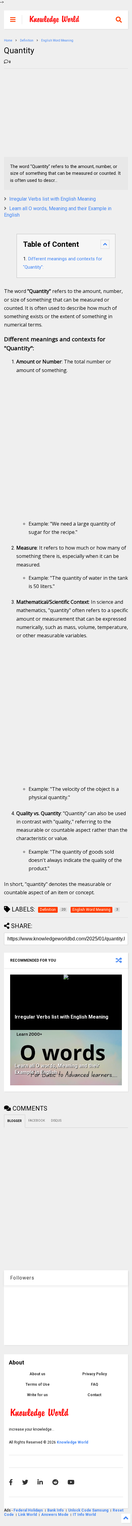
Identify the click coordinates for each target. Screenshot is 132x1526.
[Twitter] (25, 1482)
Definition (26, 40)
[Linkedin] (40, 1482)
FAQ (94, 1384)
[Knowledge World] (54, 21)
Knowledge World (72, 1442)
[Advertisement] (50, 111)
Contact (94, 1395)
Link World (28, 1514)
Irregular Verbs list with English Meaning (52, 199)
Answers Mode (54, 1514)
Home (8, 40)
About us (37, 1374)
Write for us (37, 1395)
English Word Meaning (57, 40)
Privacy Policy (94, 1374)
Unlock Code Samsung (88, 1510)
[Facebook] (11, 1482)
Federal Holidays (29, 1510)
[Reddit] (55, 1482)
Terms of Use (37, 1384)
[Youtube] (71, 1482)
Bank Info (55, 1510)
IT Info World (84, 1514)
